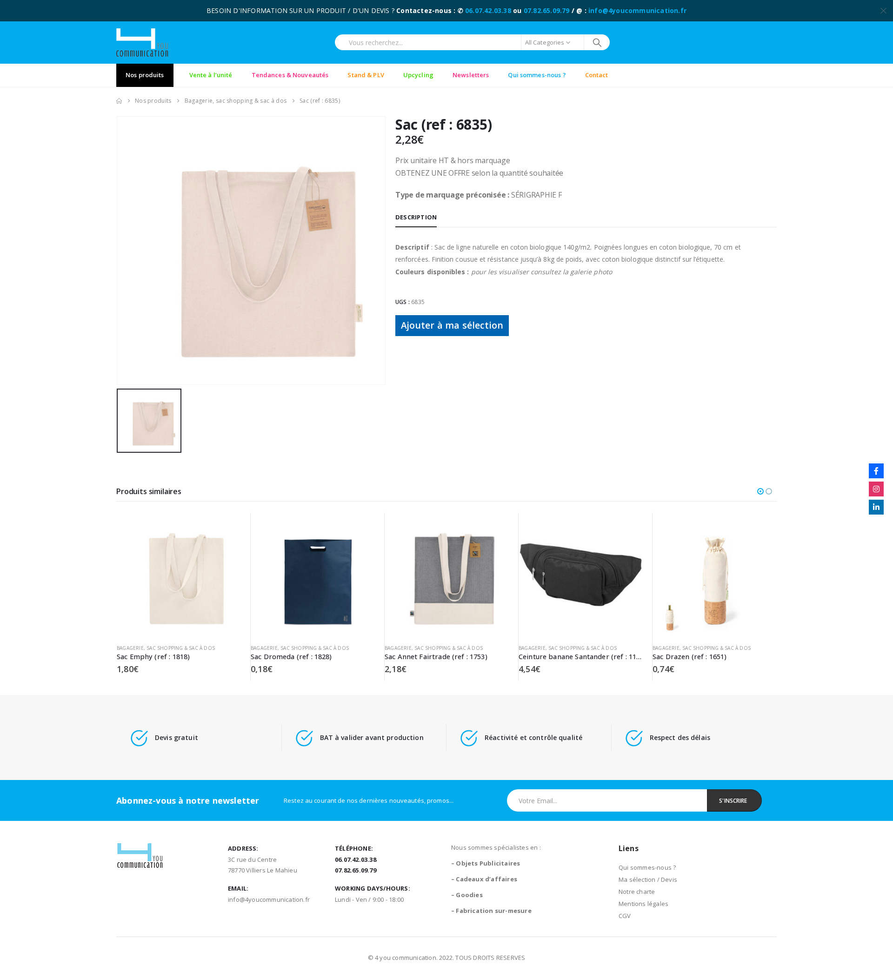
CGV (625, 916)
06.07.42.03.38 (488, 10)
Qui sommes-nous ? (647, 867)
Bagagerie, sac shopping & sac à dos (166, 648)
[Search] (597, 42)
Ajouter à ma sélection (452, 325)
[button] (760, 491)
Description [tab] (416, 217)
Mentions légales (643, 903)
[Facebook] (876, 470)
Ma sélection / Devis (648, 879)
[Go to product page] (179, 575)
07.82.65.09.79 (547, 10)
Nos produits (145, 75)
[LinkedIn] (876, 507)
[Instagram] (876, 489)
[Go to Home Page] (119, 101)
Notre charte (637, 891)
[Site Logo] (142, 42)
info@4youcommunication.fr (637, 10)
